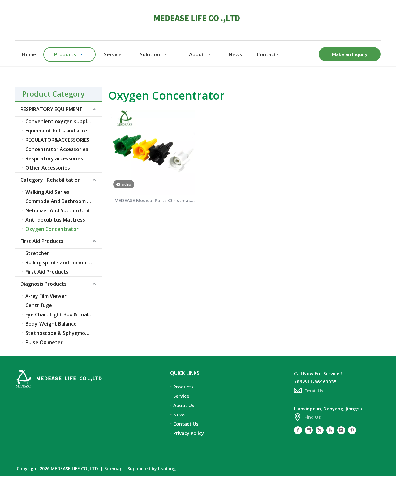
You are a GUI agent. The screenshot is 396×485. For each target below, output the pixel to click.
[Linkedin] (309, 430)
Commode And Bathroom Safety (63, 201)
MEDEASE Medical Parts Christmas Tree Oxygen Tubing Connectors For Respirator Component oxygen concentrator (152, 201)
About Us (183, 405)
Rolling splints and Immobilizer (61, 262)
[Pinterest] (352, 430)
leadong (167, 468)
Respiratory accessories (54, 158)
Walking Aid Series (47, 191)
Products (183, 386)
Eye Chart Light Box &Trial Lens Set (63, 314)
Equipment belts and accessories (63, 130)
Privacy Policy (188, 433)
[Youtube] (330, 430)
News (179, 414)
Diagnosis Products (43, 283)
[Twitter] (320, 430)
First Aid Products (41, 241)
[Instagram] (341, 430)
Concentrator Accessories (56, 149)
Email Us (314, 391)
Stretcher (37, 253)
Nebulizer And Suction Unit (57, 210)
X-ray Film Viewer (46, 295)
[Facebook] (298, 430)
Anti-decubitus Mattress (55, 219)
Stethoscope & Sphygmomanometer (63, 333)
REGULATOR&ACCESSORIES (57, 139)
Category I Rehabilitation (50, 179)
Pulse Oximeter (44, 342)
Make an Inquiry (350, 54)
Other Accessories (47, 167)
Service (181, 396)
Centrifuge (38, 305)
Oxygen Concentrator (52, 229)
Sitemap (113, 468)
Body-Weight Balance (51, 323)
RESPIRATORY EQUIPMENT (51, 109)
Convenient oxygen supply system (63, 121)
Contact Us (186, 424)
